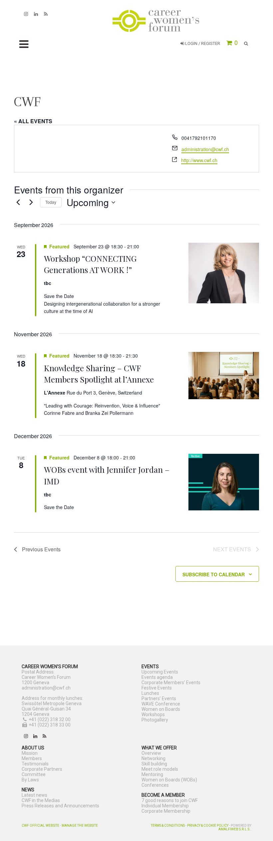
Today (50, 202)
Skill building (154, 763)
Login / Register (202, 43)
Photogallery (154, 719)
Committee (34, 774)
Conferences (155, 785)
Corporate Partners (42, 769)
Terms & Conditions (168, 825)
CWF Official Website (40, 825)
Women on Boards (160, 709)
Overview (151, 753)
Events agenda (157, 677)
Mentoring (152, 774)
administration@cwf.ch (205, 149)
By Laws (30, 779)
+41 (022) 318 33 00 (50, 724)
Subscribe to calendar (213, 574)
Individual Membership (165, 805)
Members (32, 758)
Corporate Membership (165, 811)
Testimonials (35, 763)
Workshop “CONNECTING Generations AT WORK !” (90, 264)
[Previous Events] (18, 202)
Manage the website (80, 825)
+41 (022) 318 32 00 (50, 719)
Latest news (34, 795)
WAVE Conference (160, 703)
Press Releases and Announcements (60, 805)
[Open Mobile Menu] (23, 44)
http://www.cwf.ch (199, 160)
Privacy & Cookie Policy (207, 825)
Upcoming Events (159, 672)
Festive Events (156, 688)
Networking (153, 758)
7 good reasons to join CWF (169, 800)
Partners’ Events (158, 698)
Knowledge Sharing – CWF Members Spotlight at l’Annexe (99, 374)
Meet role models (159, 769)
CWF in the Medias (41, 800)
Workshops (153, 714)
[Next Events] (31, 202)
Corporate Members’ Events (170, 682)
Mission (30, 753)
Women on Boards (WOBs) (169, 779)
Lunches (150, 693)
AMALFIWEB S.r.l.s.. (234, 829)
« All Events (33, 121)
